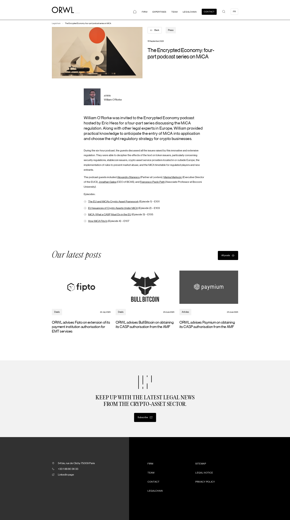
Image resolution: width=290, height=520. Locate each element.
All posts (225, 255)
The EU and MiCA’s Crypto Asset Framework (113, 201)
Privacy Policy (205, 482)
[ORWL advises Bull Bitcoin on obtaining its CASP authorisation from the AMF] (145, 300)
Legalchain (190, 12)
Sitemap (200, 464)
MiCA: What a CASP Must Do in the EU (109, 214)
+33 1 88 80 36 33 (68, 469)
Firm (145, 12)
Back (156, 30)
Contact (209, 12)
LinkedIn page (66, 474)
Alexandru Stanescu (128, 177)
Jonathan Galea (107, 182)
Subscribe (143, 417)
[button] (224, 12)
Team (174, 12)
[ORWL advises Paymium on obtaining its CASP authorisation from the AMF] (208, 300)
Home (135, 12)
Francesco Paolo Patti (152, 182)
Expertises (159, 12)
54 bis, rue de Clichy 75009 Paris (76, 463)
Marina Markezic (172, 177)
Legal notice (204, 473)
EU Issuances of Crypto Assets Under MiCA (113, 208)
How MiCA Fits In (97, 221)
